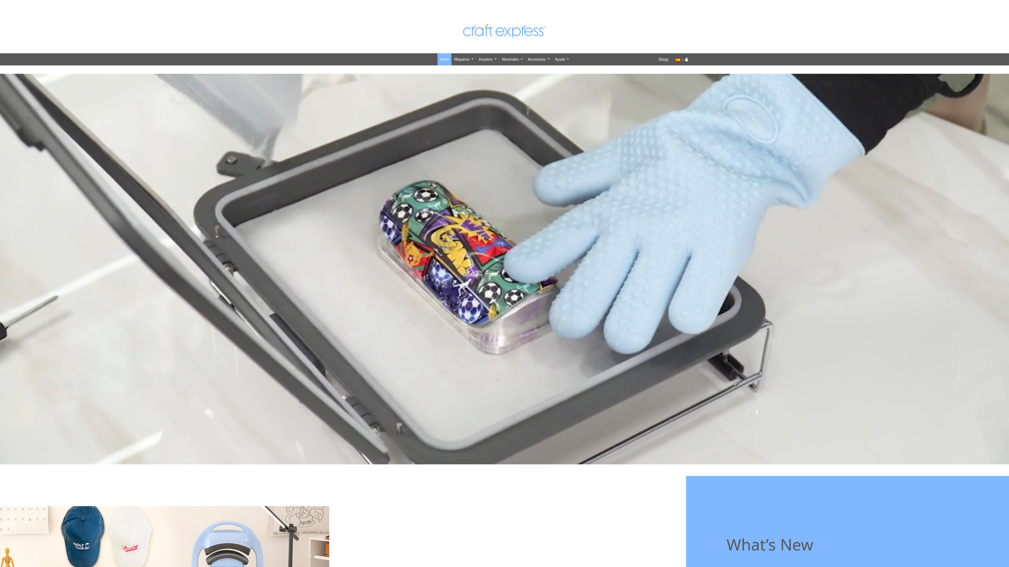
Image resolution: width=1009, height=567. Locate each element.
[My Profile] (686, 59)
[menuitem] (444, 59)
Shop (663, 59)
